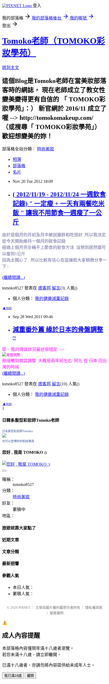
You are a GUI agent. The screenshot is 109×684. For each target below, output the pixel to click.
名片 (17, 172)
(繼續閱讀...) (13, 277)
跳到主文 (10, 67)
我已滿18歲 (13, 676)
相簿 (17, 159)
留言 (56, 288)
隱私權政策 (93, 607)
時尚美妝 (45, 149)
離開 (30, 676)
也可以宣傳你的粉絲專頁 (18, 441)
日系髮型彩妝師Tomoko (17, 431)
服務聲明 (56, 613)
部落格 (19, 166)
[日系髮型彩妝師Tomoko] (4, 436)
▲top (7, 308)
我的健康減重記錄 (52, 298)
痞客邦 (44, 288)
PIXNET (24, 607)
